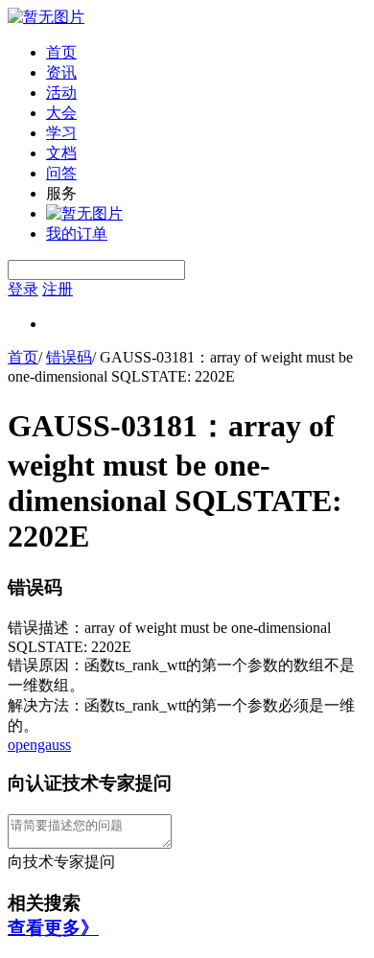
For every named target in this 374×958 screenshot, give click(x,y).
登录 (23, 289)
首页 (61, 52)
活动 (61, 92)
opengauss (39, 744)
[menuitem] (206, 53)
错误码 (69, 357)
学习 (61, 133)
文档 (61, 153)
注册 (57, 289)
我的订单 (76, 233)
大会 (61, 113)
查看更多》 (53, 928)
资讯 (61, 72)
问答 (61, 173)
